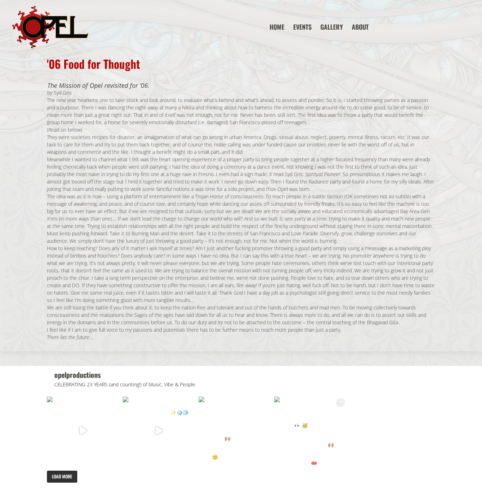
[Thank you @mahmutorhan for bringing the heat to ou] (159, 431)
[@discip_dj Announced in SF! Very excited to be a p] (83, 431)
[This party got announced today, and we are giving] (235, 431)
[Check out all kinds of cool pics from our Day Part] (310, 431)
